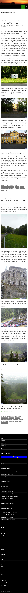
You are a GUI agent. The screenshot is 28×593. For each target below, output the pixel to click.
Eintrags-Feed (4, 580)
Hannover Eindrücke (12, 517)
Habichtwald (4, 418)
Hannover (11, 418)
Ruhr (2, 559)
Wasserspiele (18, 421)
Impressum (3, 440)
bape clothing (3, 517)
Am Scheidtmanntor (5, 486)
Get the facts (3, 519)
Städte (11, 17)
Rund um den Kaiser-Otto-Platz (7, 493)
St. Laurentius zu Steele (5, 481)
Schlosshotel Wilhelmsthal (19, 188)
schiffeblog (3, 448)
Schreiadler (12, 25)
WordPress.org (4, 585)
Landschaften (3, 552)
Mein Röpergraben (5, 479)
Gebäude (8, 17)
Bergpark (4, 185)
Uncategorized (4, 569)
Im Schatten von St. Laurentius (7, 491)
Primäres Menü (26, 7)
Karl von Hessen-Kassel (6, 419)
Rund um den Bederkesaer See (7, 498)
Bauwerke (3, 17)
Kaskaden (15, 419)
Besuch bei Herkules (13, 200)
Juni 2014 (3, 535)
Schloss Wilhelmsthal (6, 188)
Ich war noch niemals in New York (8, 503)
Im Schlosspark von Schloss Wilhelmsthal (9, 471)
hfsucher (3, 7)
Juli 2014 (3, 533)
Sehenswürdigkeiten (20, 198)
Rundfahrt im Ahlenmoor (11, 522)
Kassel (20, 419)
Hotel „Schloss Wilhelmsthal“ (10, 21)
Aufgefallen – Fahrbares (12, 512)
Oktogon (12, 421)
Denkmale (8, 198)
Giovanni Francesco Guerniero (14, 416)
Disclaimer (3, 443)
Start (2, 438)
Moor (2, 556)
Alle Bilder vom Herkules (6, 411)
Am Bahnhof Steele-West (6, 488)
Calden (9, 185)
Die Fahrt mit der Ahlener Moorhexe (8, 501)
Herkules (14, 185)
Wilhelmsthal (5, 190)
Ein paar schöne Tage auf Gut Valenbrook (9, 496)
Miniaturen (3, 554)
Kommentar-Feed (4, 582)
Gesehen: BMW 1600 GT (6, 484)
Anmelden (3, 577)
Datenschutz (3, 445)
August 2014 (3, 530)
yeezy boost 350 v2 (5, 514)
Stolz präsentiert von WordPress (6, 591)
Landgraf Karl (5, 421)
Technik (2, 566)
